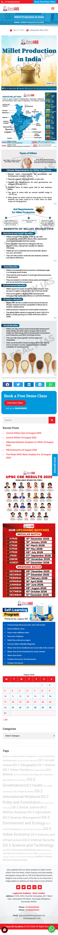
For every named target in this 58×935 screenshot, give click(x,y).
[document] (29, 467)
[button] (54, 432)
